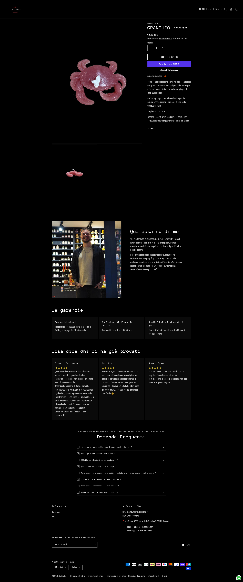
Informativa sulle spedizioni (137, 576)
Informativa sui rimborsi (77, 576)
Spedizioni (56, 512)
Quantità (150, 43)
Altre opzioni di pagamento (169, 70)
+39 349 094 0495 (144, 530)
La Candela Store (62, 576)
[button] (5, 9)
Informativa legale (153, 576)
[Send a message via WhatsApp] (239, 578)
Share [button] (152, 128)
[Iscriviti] (94, 545)
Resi (53, 516)
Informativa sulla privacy (96, 576)
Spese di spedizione (165, 38)
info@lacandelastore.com (143, 527)
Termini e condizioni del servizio (116, 576)
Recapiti (164, 576)
